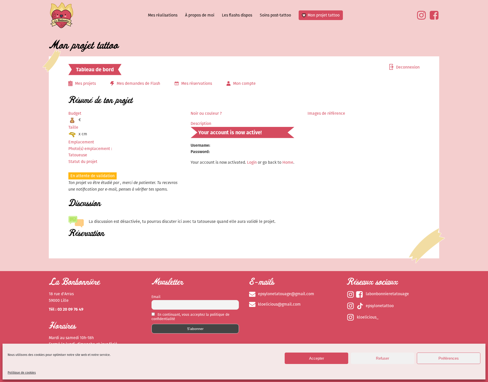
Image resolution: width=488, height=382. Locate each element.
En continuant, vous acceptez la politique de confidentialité (190, 316)
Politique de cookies (22, 372)
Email (155, 297)
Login (252, 162)
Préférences (448, 358)
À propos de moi (199, 15)
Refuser (382, 358)
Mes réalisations (162, 15)
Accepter (316, 358)
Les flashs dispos (237, 15)
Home (287, 162)
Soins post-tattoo (275, 15)
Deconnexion (408, 67)
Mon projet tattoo (324, 15)
